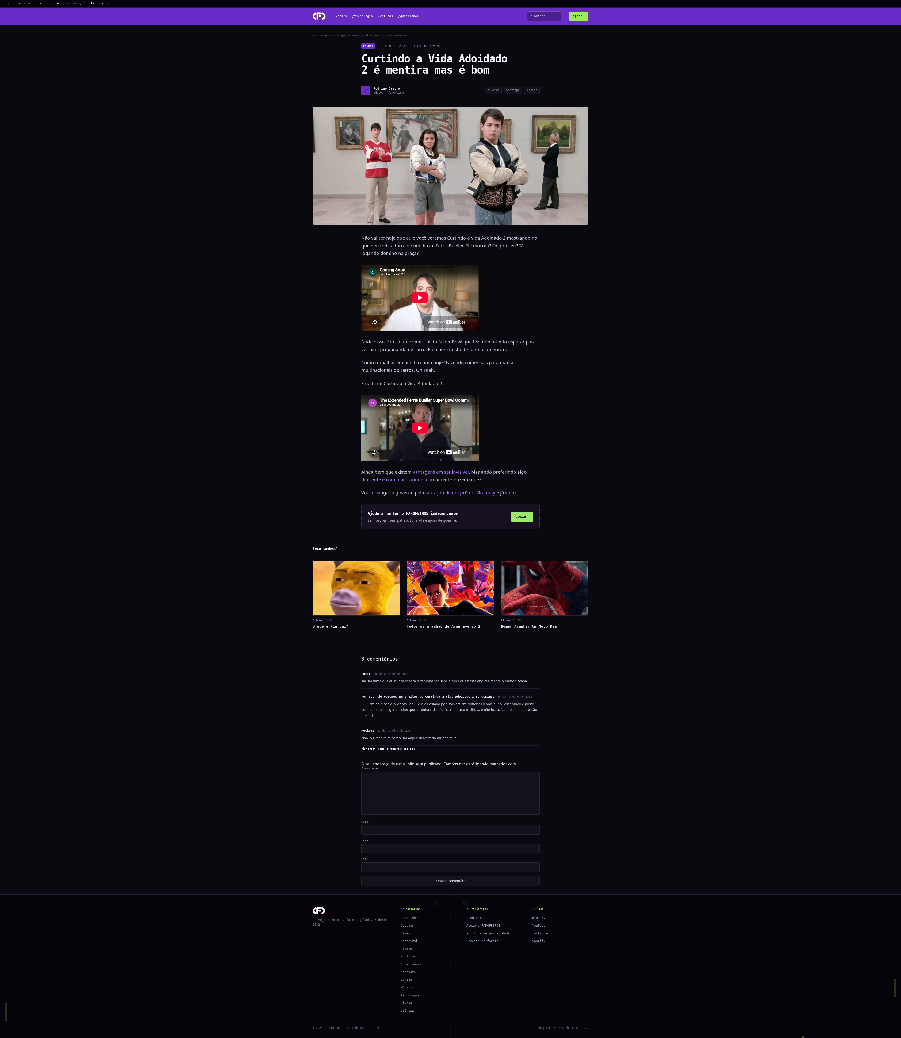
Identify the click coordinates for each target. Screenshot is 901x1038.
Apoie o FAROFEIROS (483, 925)
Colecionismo (412, 964)
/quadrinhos (408, 16)
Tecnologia (410, 995)
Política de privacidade (488, 933)
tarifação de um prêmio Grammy (460, 493)
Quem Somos (475, 917)
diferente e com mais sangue (392, 480)
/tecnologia (362, 16)
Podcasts (408, 972)
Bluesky (538, 917)
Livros (406, 1003)
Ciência (407, 1010)
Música (406, 987)
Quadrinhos (410, 917)
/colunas (385, 16)
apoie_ (579, 16)
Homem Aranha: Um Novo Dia (529, 626)
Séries (406, 979)
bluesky (493, 90)
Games (405, 933)
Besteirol (409, 941)
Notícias (408, 956)
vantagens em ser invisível (441, 472)
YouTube (538, 925)
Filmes (368, 46)
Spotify (538, 941)
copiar (532, 90)
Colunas (407, 925)
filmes (324, 35)
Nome (366, 821)
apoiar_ (522, 516)
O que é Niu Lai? (330, 626)
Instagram (540, 933)
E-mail (367, 840)
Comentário (371, 768)
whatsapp (512, 90)
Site (364, 859)
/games (341, 16)
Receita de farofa (482, 941)
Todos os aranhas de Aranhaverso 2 (443, 626)
